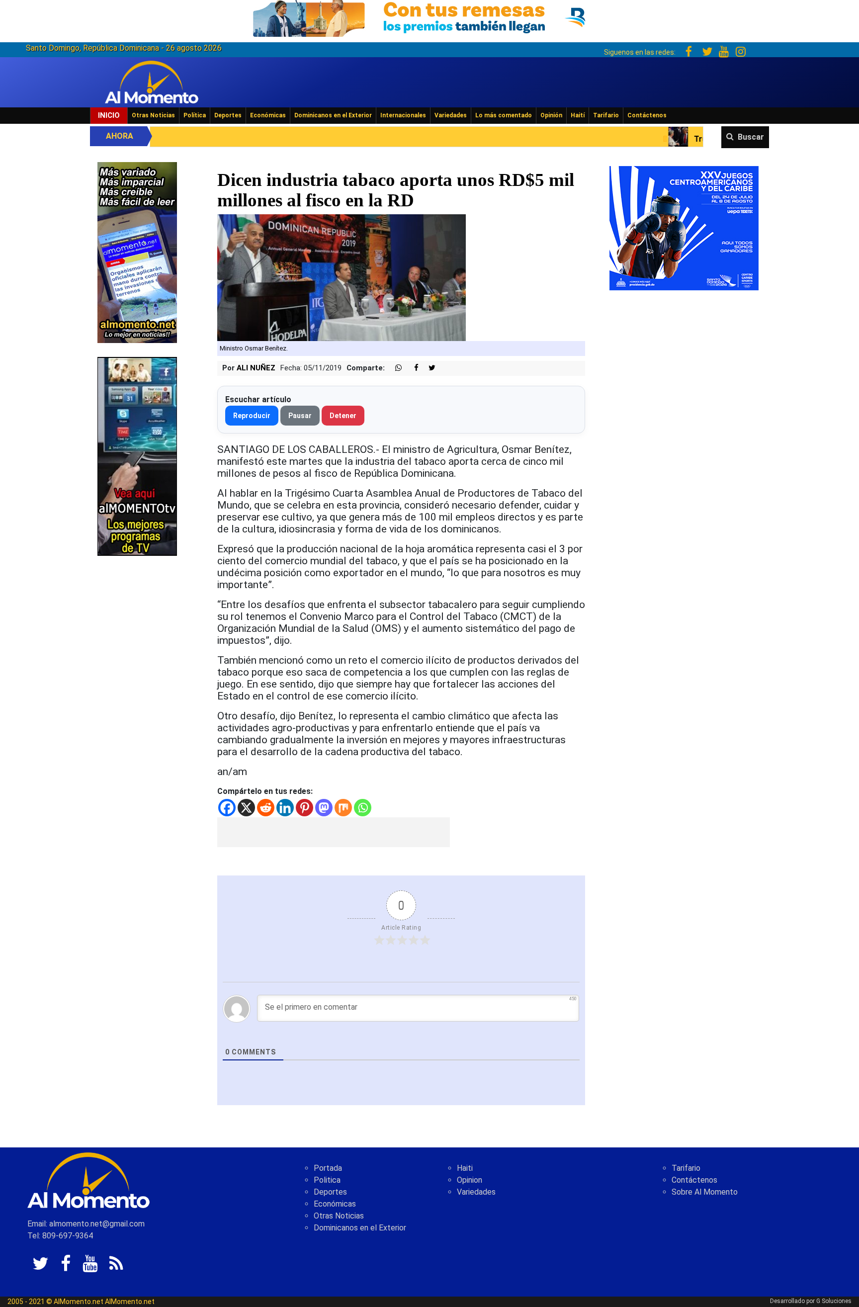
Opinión (551, 115)
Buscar (751, 137)
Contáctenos (647, 115)
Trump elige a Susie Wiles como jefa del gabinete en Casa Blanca (713, 139)
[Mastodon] (324, 807)
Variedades (450, 115)
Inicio (109, 115)
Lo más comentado (503, 115)
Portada (328, 1168)
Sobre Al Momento (705, 1192)
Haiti (465, 1168)
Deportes (228, 115)
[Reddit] (265, 807)
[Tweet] (428, 368)
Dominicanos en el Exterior (333, 115)
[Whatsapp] (362, 807)
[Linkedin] (285, 807)
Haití (578, 115)
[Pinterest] (304, 807)
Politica (327, 1180)
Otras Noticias (153, 115)
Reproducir (251, 416)
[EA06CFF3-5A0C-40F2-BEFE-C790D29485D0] (137, 455)
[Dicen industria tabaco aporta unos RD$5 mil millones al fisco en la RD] (341, 277)
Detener (343, 416)
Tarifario (606, 115)
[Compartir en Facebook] (411, 368)
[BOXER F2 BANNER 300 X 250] (684, 227)
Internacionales (403, 115)
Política (194, 115)
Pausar (300, 416)
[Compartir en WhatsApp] (394, 368)
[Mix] (343, 807)
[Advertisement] (333, 832)
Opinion (469, 1180)
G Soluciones (834, 1301)
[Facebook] (227, 807)
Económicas (268, 115)
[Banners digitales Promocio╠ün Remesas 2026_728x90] (429, 16)
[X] (246, 807)
